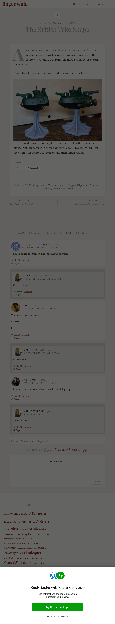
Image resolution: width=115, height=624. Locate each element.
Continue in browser (57, 616)
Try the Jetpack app (57, 607)
